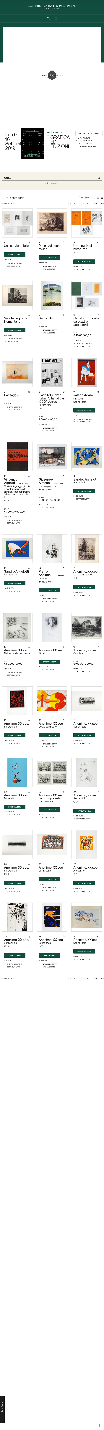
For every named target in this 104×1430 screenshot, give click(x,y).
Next (95, 204)
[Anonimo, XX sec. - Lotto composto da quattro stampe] (52, 773)
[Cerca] (48, 18)
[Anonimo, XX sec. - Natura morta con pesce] (17, 628)
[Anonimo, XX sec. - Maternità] (17, 773)
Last (102, 204)
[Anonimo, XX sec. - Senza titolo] (17, 701)
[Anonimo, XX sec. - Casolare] (86, 628)
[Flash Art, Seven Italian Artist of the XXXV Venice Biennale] (52, 373)
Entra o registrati (89, 133)
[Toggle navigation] (55, 18)
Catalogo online (85, 143)
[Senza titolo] (52, 296)
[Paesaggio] (17, 373)
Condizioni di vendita (87, 146)
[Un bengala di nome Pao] (86, 223)
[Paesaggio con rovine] (52, 223)
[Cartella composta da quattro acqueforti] (86, 296)
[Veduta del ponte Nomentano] (17, 296)
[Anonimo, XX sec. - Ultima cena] (52, 845)
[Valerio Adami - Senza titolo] (86, 373)
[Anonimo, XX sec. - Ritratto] (52, 628)
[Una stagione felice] (17, 223)
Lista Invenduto (85, 141)
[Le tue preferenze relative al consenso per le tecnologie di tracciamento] (99, 1425)
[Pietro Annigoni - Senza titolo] (52, 549)
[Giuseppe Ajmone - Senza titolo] (52, 457)
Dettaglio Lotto (13, 266)
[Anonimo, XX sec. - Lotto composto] (52, 701)
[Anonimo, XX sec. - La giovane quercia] (86, 549)
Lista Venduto (84, 138)
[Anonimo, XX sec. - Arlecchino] (86, 845)
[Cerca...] (98, 177)
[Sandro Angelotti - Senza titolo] (86, 457)
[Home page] (52, 6)
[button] (87, 198)
